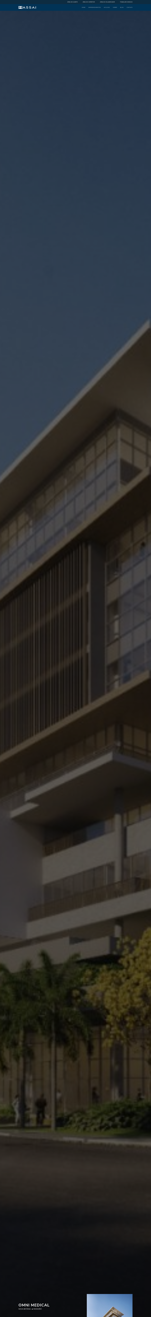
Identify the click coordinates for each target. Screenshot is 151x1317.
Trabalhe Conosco (126, 2)
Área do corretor (89, 2)
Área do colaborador (107, 2)
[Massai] (27, 7)
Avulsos (107, 7)
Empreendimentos (94, 7)
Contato (130, 7)
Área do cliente (72, 2)
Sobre (115, 7)
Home (83, 7)
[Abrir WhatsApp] (146, 1312)
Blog (122, 7)
